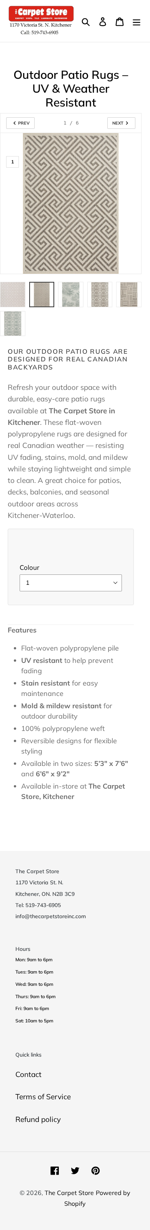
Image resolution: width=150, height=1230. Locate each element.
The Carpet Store (69, 1193)
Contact (28, 1074)
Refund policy (38, 1119)
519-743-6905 (43, 905)
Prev (24, 123)
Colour (29, 567)
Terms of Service (43, 1096)
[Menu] (136, 21)
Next (117, 123)
